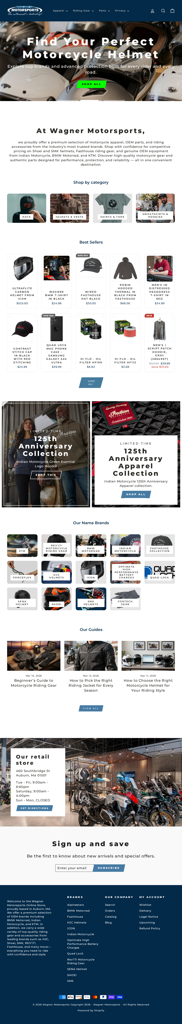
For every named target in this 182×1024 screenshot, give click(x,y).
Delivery (145, 910)
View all (91, 382)
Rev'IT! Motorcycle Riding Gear (81, 961)
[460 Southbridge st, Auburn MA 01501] (91, 782)
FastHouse (75, 916)
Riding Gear (82, 10)
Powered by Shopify (91, 1010)
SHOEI (72, 975)
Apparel (59, 10)
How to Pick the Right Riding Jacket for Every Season (91, 685)
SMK (70, 981)
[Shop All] (136, 454)
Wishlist (145, 904)
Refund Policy (149, 928)
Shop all (22, 89)
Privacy (120, 10)
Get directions (35, 808)
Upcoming (147, 922)
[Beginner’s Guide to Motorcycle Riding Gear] (33, 656)
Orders (110, 910)
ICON (71, 928)
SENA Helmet (77, 969)
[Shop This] (46, 454)
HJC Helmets (77, 922)
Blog (108, 922)
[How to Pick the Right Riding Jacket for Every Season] (91, 656)
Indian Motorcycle (80, 934)
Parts (103, 10)
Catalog (111, 916)
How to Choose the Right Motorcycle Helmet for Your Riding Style (148, 685)
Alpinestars (75, 904)
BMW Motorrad (78, 910)
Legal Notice (148, 916)
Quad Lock (75, 953)
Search (110, 904)
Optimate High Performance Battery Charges (82, 943)
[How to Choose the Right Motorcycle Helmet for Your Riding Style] (148, 656)
